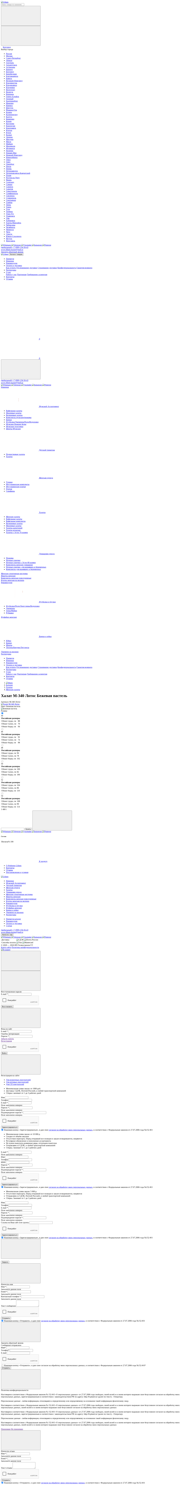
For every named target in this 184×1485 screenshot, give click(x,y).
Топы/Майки (11, 611)
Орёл (8, 162)
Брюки (9, 420)
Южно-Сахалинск (13, 236)
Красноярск (11, 128)
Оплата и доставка (14, 265)
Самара (9, 184)
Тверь (8, 205)
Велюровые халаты (14, 415)
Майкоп (9, 144)
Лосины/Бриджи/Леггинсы (17, 647)
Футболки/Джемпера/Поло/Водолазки (22, 422)
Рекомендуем (11, 263)
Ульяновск (10, 216)
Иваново (10, 103)
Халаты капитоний (14, 528)
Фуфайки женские (9, 617)
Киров (9, 121)
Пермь (9, 169)
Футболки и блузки (47, 602)
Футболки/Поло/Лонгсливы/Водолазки (23, 606)
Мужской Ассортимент (49, 406)
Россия (9, 54)
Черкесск (10, 230)
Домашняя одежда (47, 554)
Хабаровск (10, 220)
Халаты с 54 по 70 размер (17, 532)
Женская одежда (46, 478)
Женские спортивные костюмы (14, 574)
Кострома (10, 124)
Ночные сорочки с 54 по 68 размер (21, 562)
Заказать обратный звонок (12, 252)
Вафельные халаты (14, 411)
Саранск (9, 187)
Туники (9, 482)
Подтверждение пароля (12, 1112)
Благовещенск (12, 76)
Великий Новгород (14, 81)
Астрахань (10, 67)
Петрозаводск (12, 171)
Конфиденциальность (66, 268)
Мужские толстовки (14, 426)
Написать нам (7, 935)
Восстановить (7, 1007)
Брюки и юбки (45, 636)
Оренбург (10, 164)
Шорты (9, 645)
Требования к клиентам (37, 274)
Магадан (9, 139)
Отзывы (9, 279)
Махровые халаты (13, 413)
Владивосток (11, 83)
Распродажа (11, 270)
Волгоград (10, 90)
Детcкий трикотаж (47, 450)
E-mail (4, 994)
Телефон (4, 1100)
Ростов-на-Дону (13, 178)
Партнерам (22, 274)
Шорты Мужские (13, 429)
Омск (8, 160)
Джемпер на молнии (10, 652)
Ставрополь (11, 198)
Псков (8, 175)
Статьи (9, 926)
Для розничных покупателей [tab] (18, 1080)
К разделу (43, 861)
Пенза (8, 166)
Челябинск (10, 227)
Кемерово (10, 119)
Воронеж (10, 94)
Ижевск (9, 105)
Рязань (9, 180)
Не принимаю (17, 1429)
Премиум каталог (13, 919)
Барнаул (9, 69)
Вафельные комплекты (16, 521)
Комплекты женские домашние (19, 565)
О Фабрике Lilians (13, 866)
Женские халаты (13, 517)
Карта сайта (6, 947)
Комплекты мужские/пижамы (18, 417)
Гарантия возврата (84, 268)
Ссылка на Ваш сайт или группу (15, 1222)
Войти (4, 1053)
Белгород (7, 47)
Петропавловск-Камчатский (18, 173)
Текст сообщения (8, 1306)
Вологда (9, 92)
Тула (8, 209)
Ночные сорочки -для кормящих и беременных (26, 567)
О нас (8, 272)
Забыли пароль (7, 1039)
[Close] (21, 961)
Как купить (11, 268)
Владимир (10, 87)
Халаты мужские (13, 530)
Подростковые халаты (15, 454)
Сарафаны (10, 491)
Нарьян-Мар (11, 153)
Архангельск (11, 65)
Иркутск (9, 108)
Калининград (12, 114)
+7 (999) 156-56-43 (14, 247)
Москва (9, 56)
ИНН (3, 1162)
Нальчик (9, 151)
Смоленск (10, 196)
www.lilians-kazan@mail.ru (12, 250)
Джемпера (10, 608)
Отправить (6, 1368)
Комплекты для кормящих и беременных (23, 569)
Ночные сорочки (13, 560)
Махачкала (10, 146)
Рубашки (10, 613)
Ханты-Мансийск (13, 223)
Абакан (9, 60)
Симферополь (12, 193)
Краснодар (10, 126)
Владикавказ (11, 85)
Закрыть (5, 1262)
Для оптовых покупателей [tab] (17, 1082)
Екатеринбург (12, 101)
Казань (9, 112)
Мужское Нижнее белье (16, 424)
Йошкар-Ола (11, 110)
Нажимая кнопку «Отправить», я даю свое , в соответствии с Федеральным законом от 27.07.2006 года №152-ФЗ (74, 1321)
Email (4, 1292)
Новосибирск (12, 157)
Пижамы (10, 558)
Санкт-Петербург (13, 58)
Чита (8, 232)
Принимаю (6, 1429)
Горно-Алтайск (12, 96)
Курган (9, 130)
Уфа (8, 218)
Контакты (10, 277)
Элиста (9, 234)
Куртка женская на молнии (12, 580)
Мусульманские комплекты (17, 484)
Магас (8, 142)
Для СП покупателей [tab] (15, 1084)
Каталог (9, 685)
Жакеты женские (8, 576)
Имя (3, 1097)
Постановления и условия (17, 872)
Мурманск (10, 148)
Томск (8, 207)
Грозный (9, 99)
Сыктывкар (11, 200)
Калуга (9, 117)
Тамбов (9, 202)
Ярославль (10, 241)
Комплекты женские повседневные (16, 578)
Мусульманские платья (16, 487)
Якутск (9, 239)
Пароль (5, 1036)
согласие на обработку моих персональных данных (71, 1130)
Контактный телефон (11, 1296)
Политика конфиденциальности (25, 947)
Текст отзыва (6, 1468)
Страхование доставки (47, 268)
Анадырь (10, 63)
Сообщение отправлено (11, 1345)
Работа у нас (11, 274)
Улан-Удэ (10, 214)
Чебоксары (10, 225)
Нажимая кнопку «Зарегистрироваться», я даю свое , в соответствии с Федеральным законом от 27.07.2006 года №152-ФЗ (78, 1130)
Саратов (9, 189)
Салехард (10, 182)
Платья (9, 489)
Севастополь (11, 191)
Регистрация (6, 1041)
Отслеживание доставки (26, 268)
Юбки (8, 641)
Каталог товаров (16, 254)
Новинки (10, 261)
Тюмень (9, 211)
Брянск (9, 78)
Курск (8, 133)
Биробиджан (11, 74)
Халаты (9, 456)
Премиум (10, 259)
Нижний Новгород (14, 155)
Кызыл (9, 135)
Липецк (9, 137)
